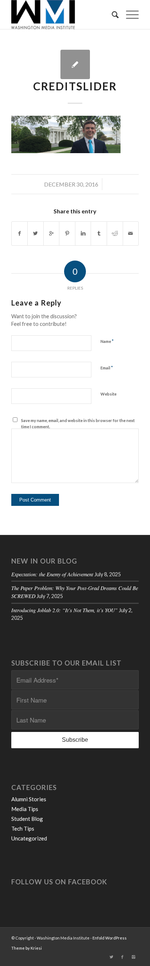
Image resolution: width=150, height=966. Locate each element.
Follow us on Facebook (59, 882)
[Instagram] (133, 956)
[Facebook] (122, 956)
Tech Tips (22, 828)
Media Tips (24, 809)
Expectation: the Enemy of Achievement (52, 574)
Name (107, 341)
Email (106, 368)
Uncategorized (29, 838)
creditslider (75, 86)
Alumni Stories (28, 799)
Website (108, 394)
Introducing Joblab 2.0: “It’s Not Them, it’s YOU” (64, 610)
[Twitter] (111, 956)
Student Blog (27, 818)
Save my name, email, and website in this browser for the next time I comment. (78, 423)
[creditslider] (75, 64)
